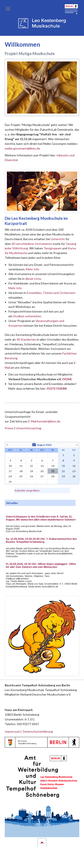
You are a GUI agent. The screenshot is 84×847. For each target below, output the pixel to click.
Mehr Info (32, 269)
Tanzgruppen (53, 248)
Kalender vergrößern (27, 490)
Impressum (12, 731)
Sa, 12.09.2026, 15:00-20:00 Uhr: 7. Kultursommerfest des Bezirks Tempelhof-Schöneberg (41, 540)
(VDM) (67, 379)
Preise (9, 428)
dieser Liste (33, 278)
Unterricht (58, 239)
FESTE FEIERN (57, 388)
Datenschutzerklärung (38, 731)
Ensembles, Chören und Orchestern (51, 293)
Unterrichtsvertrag (28, 428)
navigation (8, 8)
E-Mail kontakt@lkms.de (44, 421)
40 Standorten (26, 339)
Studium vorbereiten (27, 316)
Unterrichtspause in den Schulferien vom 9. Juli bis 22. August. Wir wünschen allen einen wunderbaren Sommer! (41, 518)
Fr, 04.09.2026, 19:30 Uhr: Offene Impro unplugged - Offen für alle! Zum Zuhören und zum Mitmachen (41, 566)
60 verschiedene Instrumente (32, 243)
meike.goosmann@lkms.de (22, 148)
